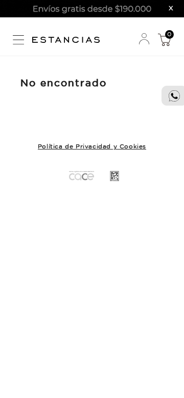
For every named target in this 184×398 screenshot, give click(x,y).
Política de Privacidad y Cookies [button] (92, 147)
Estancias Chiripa (70, 38)
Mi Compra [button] (164, 39)
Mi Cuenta (144, 39)
